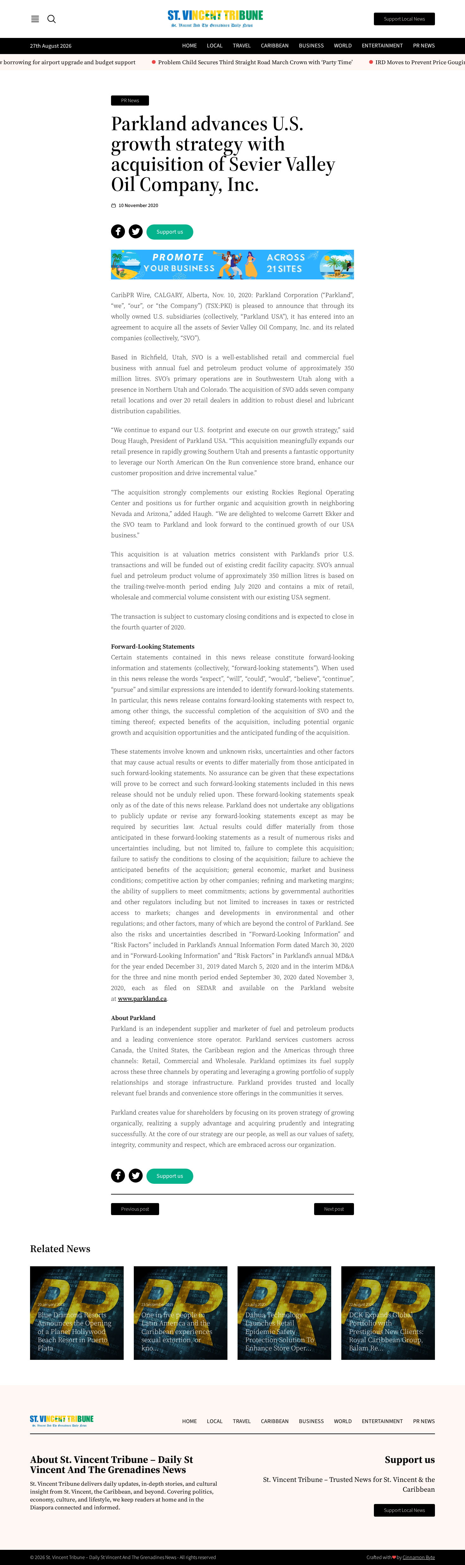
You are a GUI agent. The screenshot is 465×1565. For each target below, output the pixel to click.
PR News (424, 46)
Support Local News (404, 18)
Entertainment (382, 46)
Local (215, 46)
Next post (334, 1209)
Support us (170, 232)
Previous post (135, 1209)
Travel (242, 46)
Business (311, 46)
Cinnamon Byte (419, 1557)
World (343, 46)
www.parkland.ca (142, 998)
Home (189, 46)
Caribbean (275, 46)
